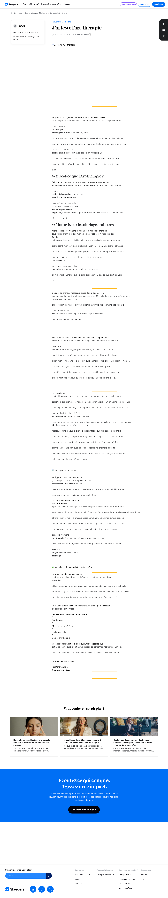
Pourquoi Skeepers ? (31, 4)
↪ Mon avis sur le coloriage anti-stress (26, 38)
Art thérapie (57, 620)
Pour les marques (128, 4)
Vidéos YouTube (125, 888)
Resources (18, 13)
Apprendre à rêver (61, 670)
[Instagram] (33, 889)
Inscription (158, 4)
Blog (26, 13)
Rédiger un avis (125, 875)
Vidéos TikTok (124, 884)
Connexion (144, 4)
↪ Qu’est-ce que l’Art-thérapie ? (25, 32)
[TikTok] (41, 889)
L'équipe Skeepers (82, 875)
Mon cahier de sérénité (62, 626)
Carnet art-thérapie (61, 638)
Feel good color (59, 632)
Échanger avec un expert (84, 809)
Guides (143, 879)
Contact (78, 879)
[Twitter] (50, 889)
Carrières (78, 884)
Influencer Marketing (39, 13)
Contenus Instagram (127, 879)
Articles (144, 875)
